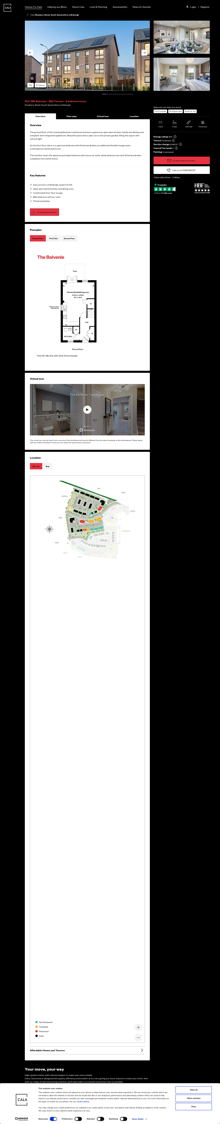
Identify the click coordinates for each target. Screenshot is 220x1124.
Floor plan (72, 116)
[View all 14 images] (87, 56)
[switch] (78, 1119)
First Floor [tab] (53, 238)
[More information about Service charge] (180, 144)
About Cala (78, 6)
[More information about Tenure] (173, 140)
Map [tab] (47, 466)
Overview (40, 116)
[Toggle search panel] (7, 555)
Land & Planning (98, 6)
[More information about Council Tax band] (176, 148)
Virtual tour (103, 116)
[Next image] (144, 53)
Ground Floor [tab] (37, 238)
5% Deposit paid (175, 111)
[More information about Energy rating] (174, 136)
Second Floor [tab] (69, 238)
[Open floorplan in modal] (77, 306)
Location (134, 116)
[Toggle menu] (7, 570)
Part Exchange (160, 111)
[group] (87, 56)
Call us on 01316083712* (184, 170)
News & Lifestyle (142, 6)
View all (41, 85)
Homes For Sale (33, 6)
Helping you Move (57, 6)
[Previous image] (30, 53)
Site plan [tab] (36, 466)
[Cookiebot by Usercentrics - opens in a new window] (21, 1119)
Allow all (193, 1090)
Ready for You (190, 111)
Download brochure (46, 212)
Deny (193, 1106)
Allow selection (194, 1098)
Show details (137, 1119)
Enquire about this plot (184, 160)
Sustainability (120, 6)
